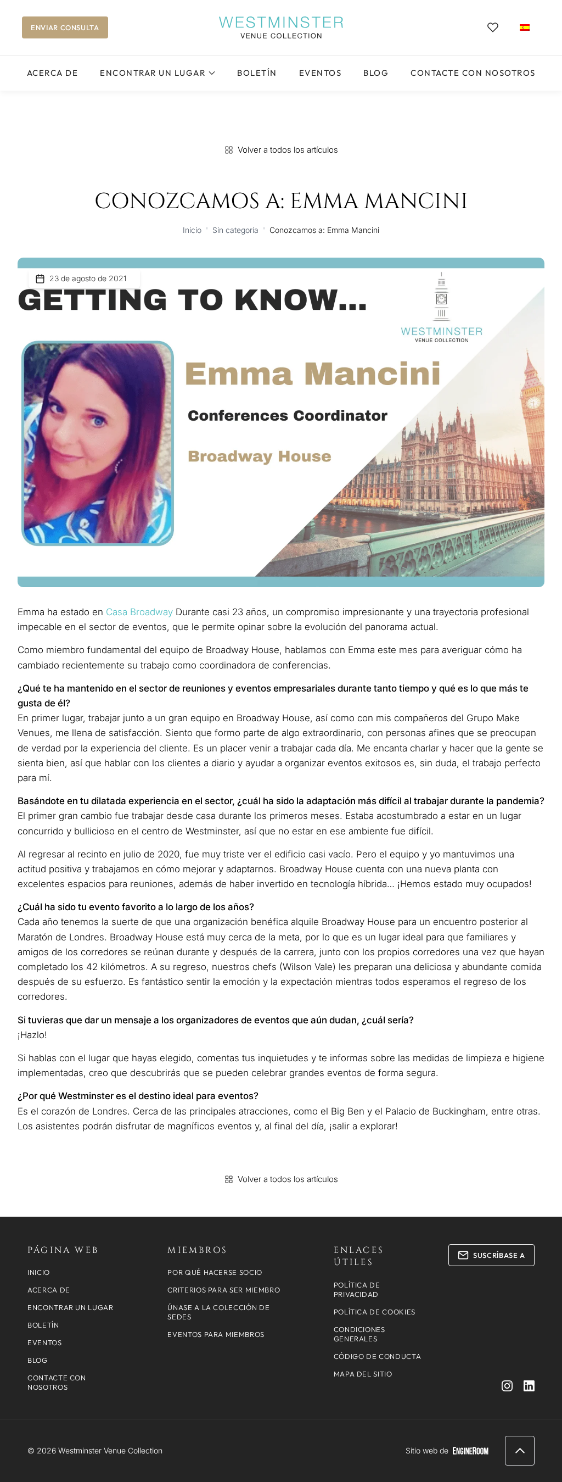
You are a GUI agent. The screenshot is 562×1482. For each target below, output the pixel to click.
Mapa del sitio (363, 1373)
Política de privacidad (357, 1289)
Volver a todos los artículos (288, 149)
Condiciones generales (359, 1334)
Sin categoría (235, 230)
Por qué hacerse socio (214, 1272)
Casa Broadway (139, 611)
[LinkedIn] (529, 1385)
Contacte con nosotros (473, 73)
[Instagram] (507, 1385)
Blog (376, 73)
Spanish (525, 27)
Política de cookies (374, 1311)
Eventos (320, 73)
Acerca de (52, 73)
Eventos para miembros (216, 1334)
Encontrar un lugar (152, 73)
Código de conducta (378, 1356)
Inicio (192, 230)
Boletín (257, 73)
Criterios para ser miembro (223, 1289)
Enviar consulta (65, 27)
